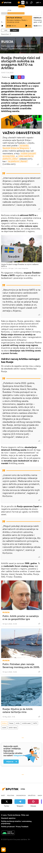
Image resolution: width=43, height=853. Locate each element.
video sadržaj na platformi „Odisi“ (18, 157)
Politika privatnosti (8, 827)
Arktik (17, 723)
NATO (35, 723)
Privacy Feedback (22, 827)
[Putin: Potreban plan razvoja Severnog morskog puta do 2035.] (21, 643)
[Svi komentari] (3, 849)
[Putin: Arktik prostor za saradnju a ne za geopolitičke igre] (21, 595)
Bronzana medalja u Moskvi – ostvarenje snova (17, 21)
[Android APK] (8, 833)
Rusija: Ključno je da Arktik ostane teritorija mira (18, 710)
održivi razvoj (13, 727)
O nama (4, 815)
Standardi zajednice (8, 818)
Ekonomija (21, 795)
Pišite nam (25, 815)
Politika (10, 795)
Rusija (11, 723)
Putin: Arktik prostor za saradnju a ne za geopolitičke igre (21, 618)
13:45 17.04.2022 (7, 73)
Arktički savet (26, 723)
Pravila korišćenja (14, 815)
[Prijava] (27, 2)
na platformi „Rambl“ (18, 161)
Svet (3, 795)
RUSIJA (6, 612)
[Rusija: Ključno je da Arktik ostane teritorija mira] (21, 691)
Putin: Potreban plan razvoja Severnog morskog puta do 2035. (21, 666)
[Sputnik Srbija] (7, 3)
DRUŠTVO (31, 795)
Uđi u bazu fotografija (21, 268)
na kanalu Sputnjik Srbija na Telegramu (16, 146)
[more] (38, 164)
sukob (4, 727)
